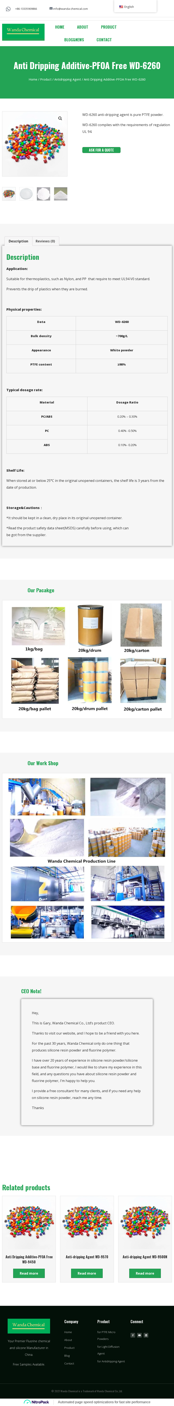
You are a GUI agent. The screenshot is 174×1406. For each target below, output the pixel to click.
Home (59, 27)
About (82, 27)
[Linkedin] (146, 1335)
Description (18, 241)
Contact (104, 39)
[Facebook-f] (132, 1335)
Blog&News (74, 39)
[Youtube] (139, 1335)
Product (109, 27)
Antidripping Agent (67, 79)
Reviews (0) (45, 241)
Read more (29, 1273)
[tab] (18, 241)
